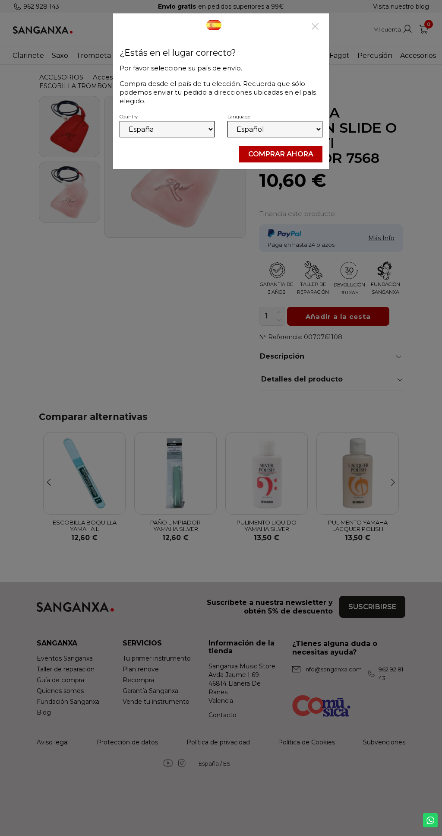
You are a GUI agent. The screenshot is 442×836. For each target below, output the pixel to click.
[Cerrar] (315, 27)
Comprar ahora (280, 154)
